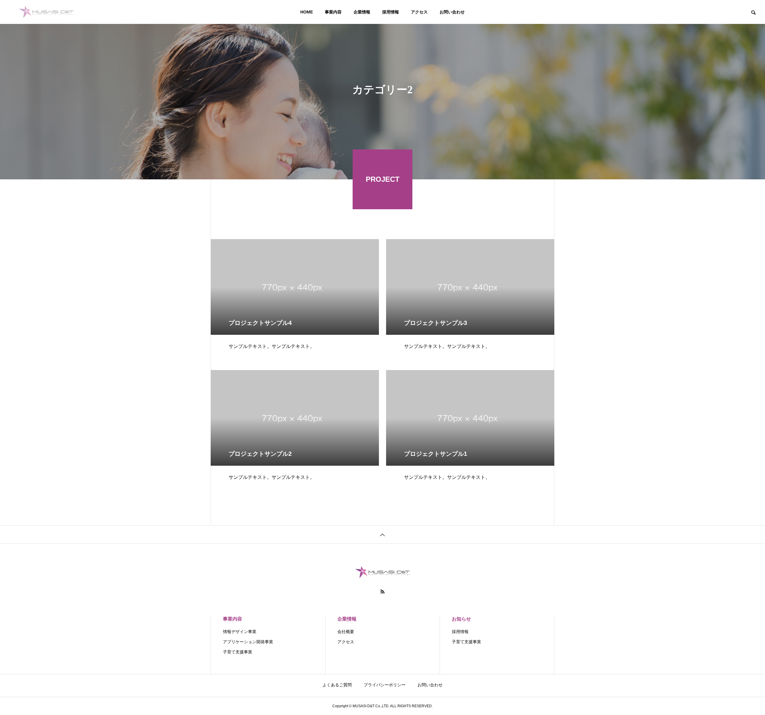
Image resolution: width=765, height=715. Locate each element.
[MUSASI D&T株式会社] (46, 12)
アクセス (419, 12)
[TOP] (382, 534)
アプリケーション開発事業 (248, 641)
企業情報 (362, 12)
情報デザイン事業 (239, 631)
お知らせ (461, 618)
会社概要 (345, 631)
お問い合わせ (452, 12)
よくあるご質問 (337, 684)
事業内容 (333, 12)
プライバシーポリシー (385, 684)
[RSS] (382, 592)
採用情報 (390, 12)
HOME (306, 12)
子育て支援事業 (237, 652)
